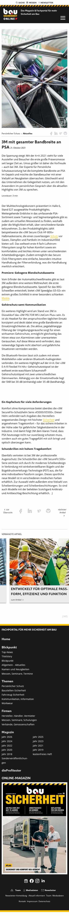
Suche (21, 3)
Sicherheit (48, 419)
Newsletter (47, 3)
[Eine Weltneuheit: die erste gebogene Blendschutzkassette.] (34, 78)
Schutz (54, 236)
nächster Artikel (62, 511)
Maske (5, 298)
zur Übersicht (7, 511)
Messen (33, 3)
